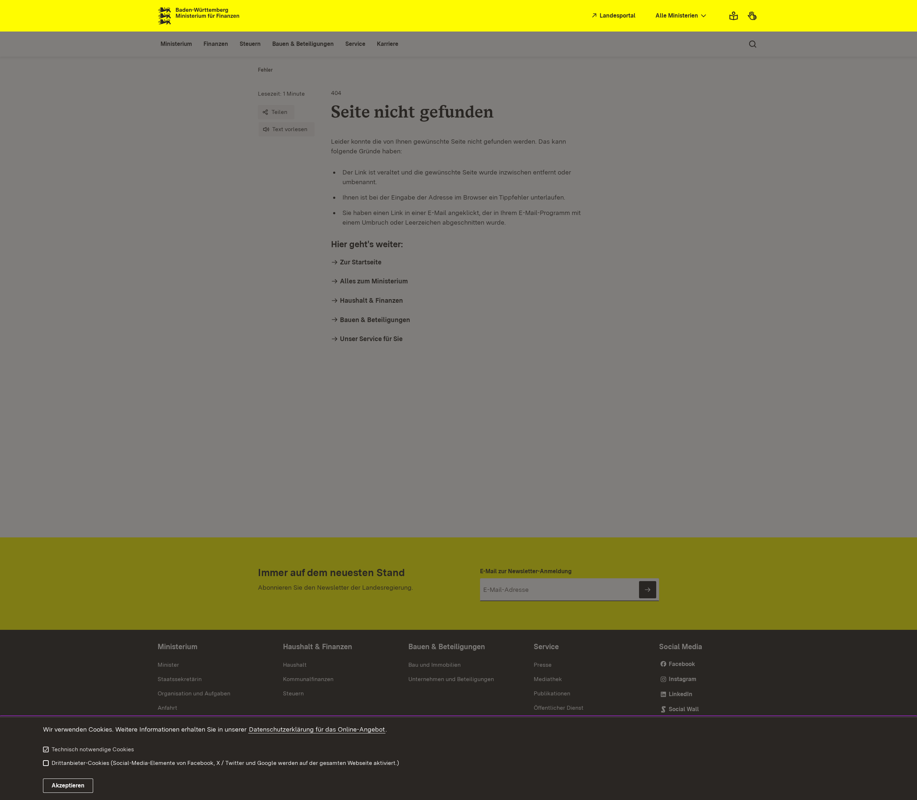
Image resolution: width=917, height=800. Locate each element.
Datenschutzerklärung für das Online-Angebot (317, 729)
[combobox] (682, 16)
